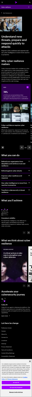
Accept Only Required (16, 387)
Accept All (16, 382)
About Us (4, 334)
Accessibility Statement (8, 356)
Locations (4, 340)
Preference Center (6, 328)
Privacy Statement (6, 347)
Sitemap (3, 343)
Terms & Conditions (7, 350)
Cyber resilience (6, 7)
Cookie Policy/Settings (7, 353)
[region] (16, 378)
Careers (3, 331)
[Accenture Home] (16, 2)
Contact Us (4, 337)
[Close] (30, 361)
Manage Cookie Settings (16, 392)
